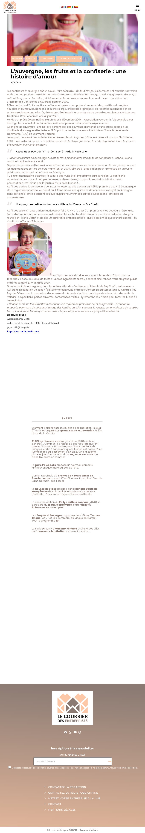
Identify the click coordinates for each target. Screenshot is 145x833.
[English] (62, 6)
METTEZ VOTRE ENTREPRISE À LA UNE (74, 798)
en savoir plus (54, 507)
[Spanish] (76, 6)
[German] (69, 6)
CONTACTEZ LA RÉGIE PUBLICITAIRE (73, 792)
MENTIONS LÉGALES (62, 809)
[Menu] (137, 5)
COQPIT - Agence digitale (83, 830)
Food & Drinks (47, 58)
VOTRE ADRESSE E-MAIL (72, 754)
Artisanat (17, 58)
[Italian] (73, 6)
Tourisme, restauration (69, 58)
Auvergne (31, 58)
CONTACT (54, 804)
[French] (66, 6)
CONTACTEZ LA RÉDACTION (67, 787)
